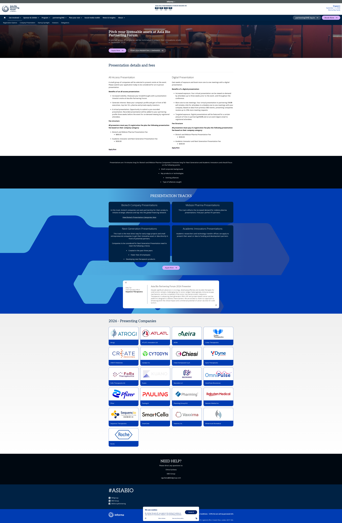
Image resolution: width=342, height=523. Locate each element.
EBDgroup (114, 498)
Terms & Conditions (200, 514)
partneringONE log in (305, 18)
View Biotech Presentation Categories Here (139, 217)
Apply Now (115, 50)
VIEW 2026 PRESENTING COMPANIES (145, 50)
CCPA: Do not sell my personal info (221, 514)
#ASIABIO (121, 490)
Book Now (329, 18)
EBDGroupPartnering (118, 504)
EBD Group (115, 501)
